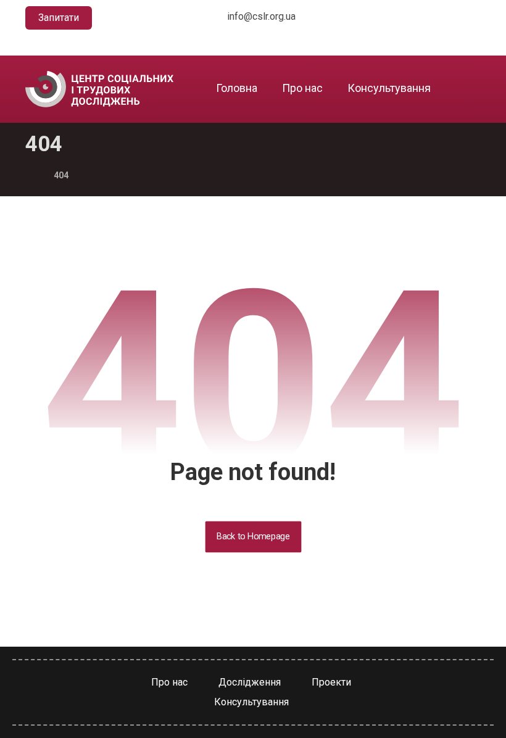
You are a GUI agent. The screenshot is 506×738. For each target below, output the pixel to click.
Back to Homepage (253, 536)
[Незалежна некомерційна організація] (99, 89)
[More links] (463, 88)
